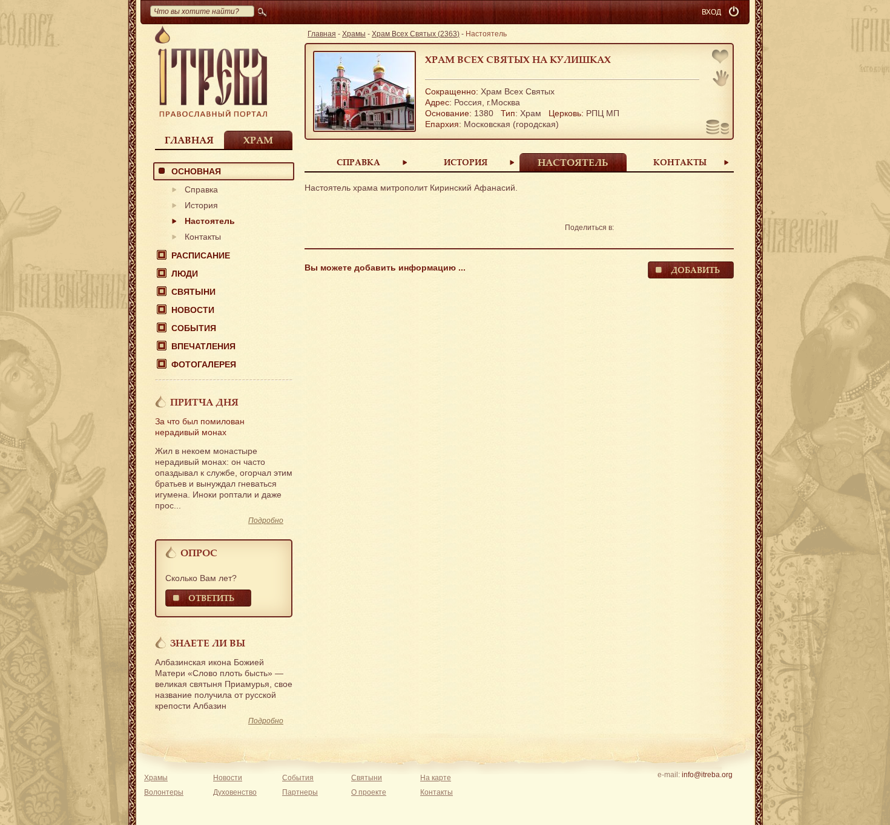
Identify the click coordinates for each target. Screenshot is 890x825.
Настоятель (210, 221)
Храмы (354, 34)
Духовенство (235, 792)
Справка (201, 189)
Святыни (193, 292)
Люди (184, 273)
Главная (189, 139)
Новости (192, 310)
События (193, 328)
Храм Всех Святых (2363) (416, 34)
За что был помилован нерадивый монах (200, 426)
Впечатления (203, 346)
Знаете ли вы (207, 642)
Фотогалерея (203, 364)
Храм (258, 139)
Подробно (265, 520)
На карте (435, 778)
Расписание (200, 255)
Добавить (695, 269)
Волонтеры (163, 792)
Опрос (198, 552)
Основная (196, 171)
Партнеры (300, 792)
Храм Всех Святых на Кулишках (518, 59)
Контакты (203, 237)
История (201, 205)
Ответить (211, 597)
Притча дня (204, 402)
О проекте (368, 792)
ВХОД (711, 12)
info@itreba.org (707, 775)
